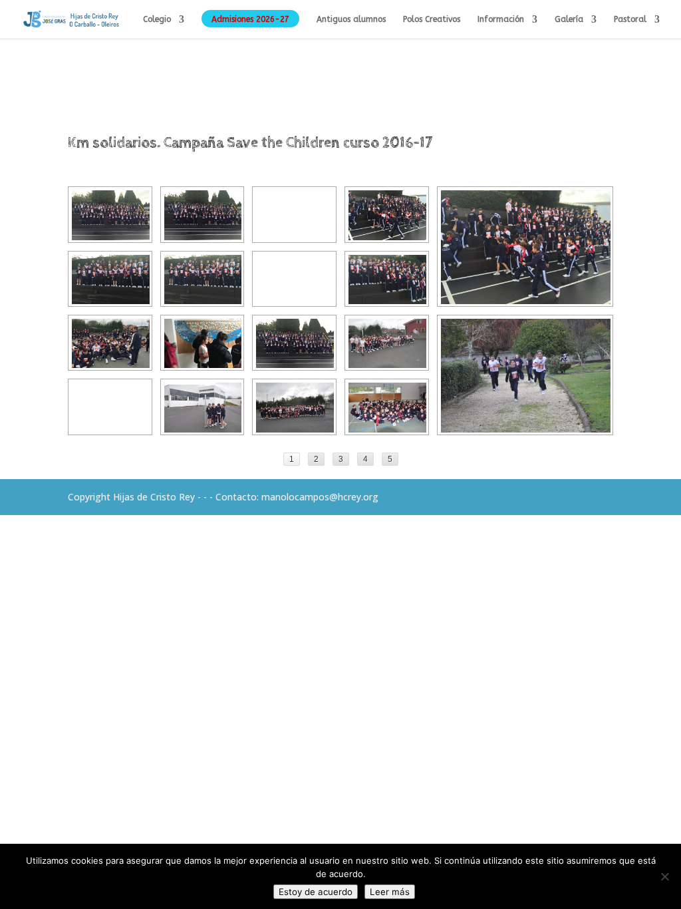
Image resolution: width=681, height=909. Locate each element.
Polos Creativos (431, 19)
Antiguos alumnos (351, 19)
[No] (664, 876)
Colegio (157, 19)
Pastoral (630, 19)
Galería (569, 19)
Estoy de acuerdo (315, 891)
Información (500, 19)
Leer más (390, 891)
